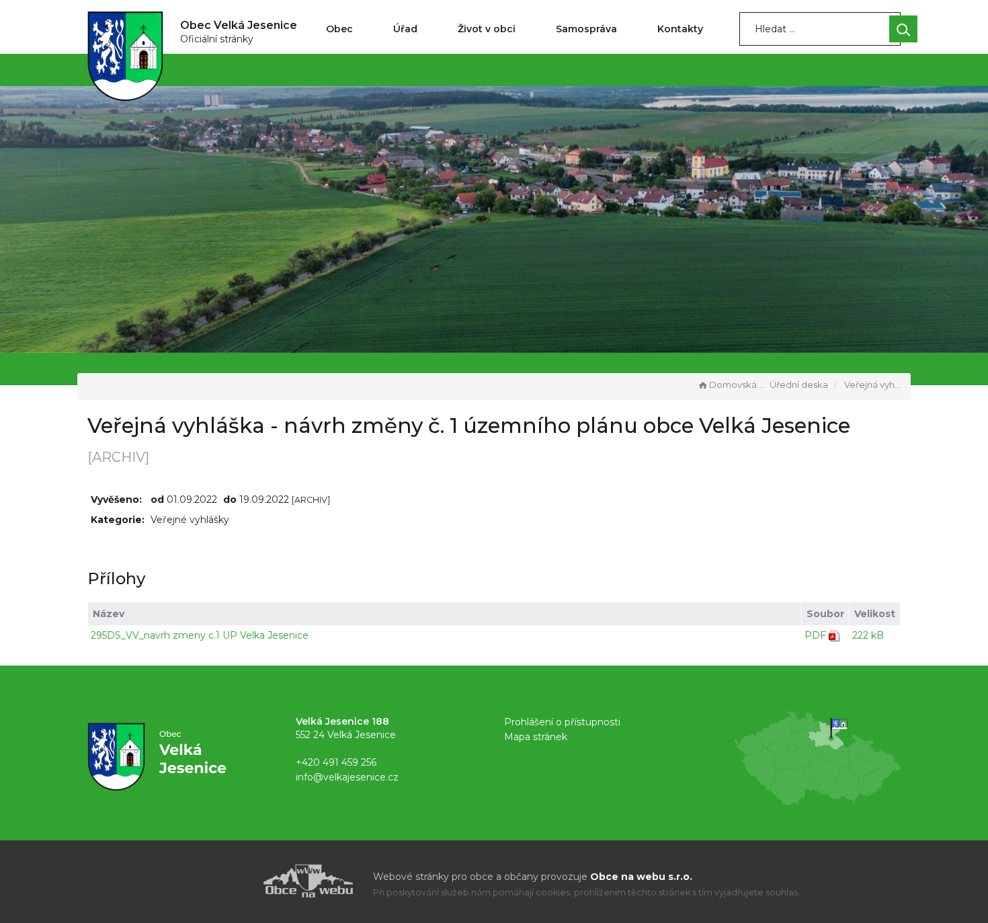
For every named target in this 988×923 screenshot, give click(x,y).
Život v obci (487, 29)
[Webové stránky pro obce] (232, 881)
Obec (339, 29)
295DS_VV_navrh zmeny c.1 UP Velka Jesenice (199, 635)
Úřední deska (799, 384)
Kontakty (680, 29)
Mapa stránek (535, 737)
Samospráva (586, 29)
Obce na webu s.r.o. (641, 877)
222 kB (868, 635)
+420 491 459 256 (336, 762)
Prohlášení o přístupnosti (562, 722)
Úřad (405, 29)
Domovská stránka (738, 384)
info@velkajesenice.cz (347, 777)
